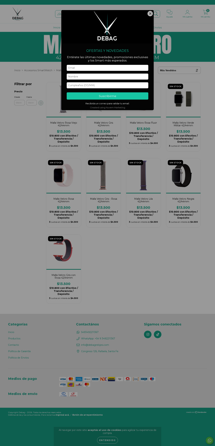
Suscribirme (107, 96)
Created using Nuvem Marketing (107, 107)
